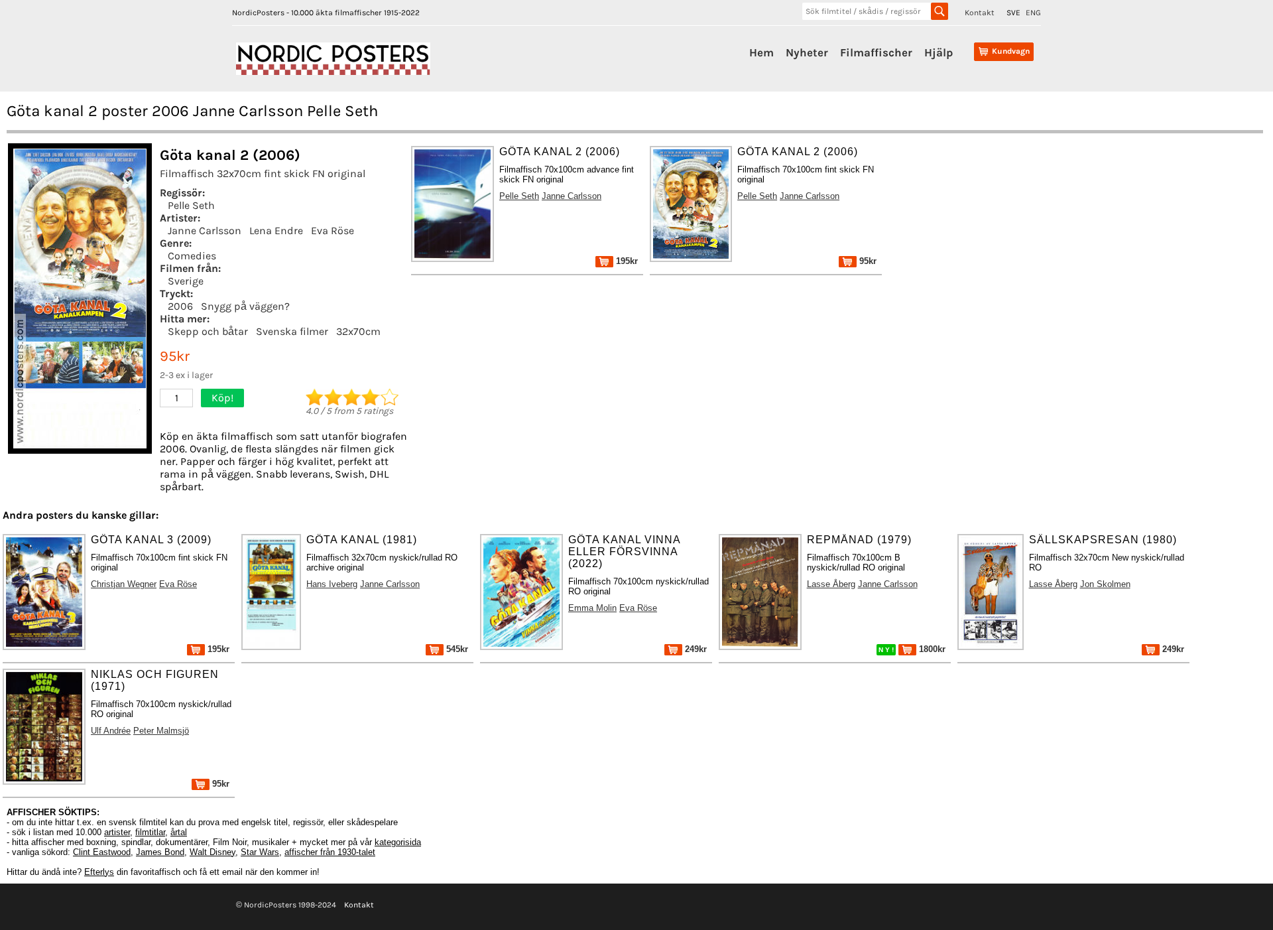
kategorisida (398, 842)
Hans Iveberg (331, 584)
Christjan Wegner (123, 584)
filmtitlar (150, 832)
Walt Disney (212, 852)
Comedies (192, 255)
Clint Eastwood (102, 852)
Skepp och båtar (208, 331)
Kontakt (980, 12)
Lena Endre (276, 230)
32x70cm (358, 331)
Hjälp (938, 52)
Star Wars (260, 852)
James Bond (160, 852)
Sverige (186, 281)
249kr (694, 649)
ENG (1033, 12)
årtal (178, 832)
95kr (867, 261)
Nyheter (807, 52)
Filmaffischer (876, 52)
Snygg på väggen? (245, 306)
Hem (761, 52)
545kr (456, 649)
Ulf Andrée (111, 731)
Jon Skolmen (1105, 584)
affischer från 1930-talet (329, 852)
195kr (625, 261)
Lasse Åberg (831, 584)
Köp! (222, 397)
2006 (180, 306)
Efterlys (99, 872)
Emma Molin (592, 608)
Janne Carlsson (204, 230)
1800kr (930, 649)
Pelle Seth (191, 205)
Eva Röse (332, 230)
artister (117, 832)
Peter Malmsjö (161, 731)
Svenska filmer (292, 331)
